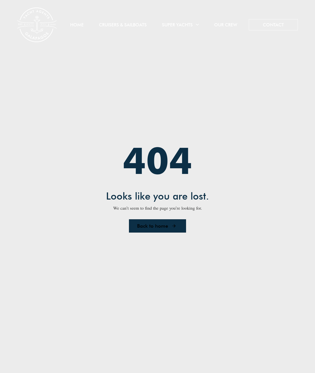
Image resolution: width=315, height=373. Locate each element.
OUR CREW (225, 24)
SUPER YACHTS (177, 24)
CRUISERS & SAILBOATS (123, 24)
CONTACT (273, 24)
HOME (77, 24)
